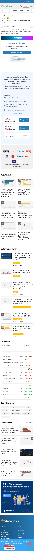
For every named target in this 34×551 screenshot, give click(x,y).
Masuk (26, 6)
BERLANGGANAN (9, 545)
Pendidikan (16, 275)
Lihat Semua (29, 422)
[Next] (32, 11)
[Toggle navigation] (31, 6)
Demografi (16, 14)
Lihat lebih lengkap (17, 113)
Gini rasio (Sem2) (7, 369)
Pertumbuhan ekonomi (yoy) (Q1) (10, 362)
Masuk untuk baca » (17, 52)
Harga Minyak (15, 407)
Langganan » (24, 120)
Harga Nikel (5, 413)
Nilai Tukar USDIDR (7, 372)
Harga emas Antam (16, 410)
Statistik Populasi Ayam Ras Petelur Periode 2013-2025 (22, 315)
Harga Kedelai (26, 413)
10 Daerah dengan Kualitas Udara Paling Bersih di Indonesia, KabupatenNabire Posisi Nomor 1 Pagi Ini (9, 429)
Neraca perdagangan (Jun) (9, 378)
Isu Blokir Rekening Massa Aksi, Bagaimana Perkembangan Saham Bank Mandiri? (9, 441)
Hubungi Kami (24, 136)
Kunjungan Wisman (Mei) (8, 394)
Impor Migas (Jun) (7, 385)
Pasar (15, 292)
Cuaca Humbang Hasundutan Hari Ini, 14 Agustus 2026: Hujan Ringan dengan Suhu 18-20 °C (23, 257)
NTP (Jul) (5, 397)
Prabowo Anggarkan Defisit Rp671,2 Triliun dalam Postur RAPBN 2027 (22, 328)
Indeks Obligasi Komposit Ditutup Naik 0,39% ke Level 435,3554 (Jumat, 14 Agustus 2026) (23, 286)
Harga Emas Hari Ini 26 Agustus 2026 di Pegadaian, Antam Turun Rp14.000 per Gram (9, 463)
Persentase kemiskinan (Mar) (9, 365)
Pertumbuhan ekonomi (8, 359)
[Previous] (30, 11)
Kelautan (20, 537)
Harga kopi (5, 416)
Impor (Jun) (5, 391)
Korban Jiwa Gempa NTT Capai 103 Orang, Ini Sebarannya (8, 473)
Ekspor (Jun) (6, 388)
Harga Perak (27, 410)
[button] (27, 1)
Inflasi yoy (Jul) (6, 353)
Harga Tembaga (26, 407)
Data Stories (9, 14)
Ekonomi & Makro (18, 333)
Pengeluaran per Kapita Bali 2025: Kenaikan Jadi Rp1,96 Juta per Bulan (22, 301)
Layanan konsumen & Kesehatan (22, 306)
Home (2, 14)
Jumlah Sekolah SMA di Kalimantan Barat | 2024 (21, 271)
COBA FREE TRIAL (9, 548)
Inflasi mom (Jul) (6, 356)
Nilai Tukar (5, 410)
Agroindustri (17, 319)
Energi (19, 535)
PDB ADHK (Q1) (6, 375)
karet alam (5, 407)
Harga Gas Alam (16, 413)
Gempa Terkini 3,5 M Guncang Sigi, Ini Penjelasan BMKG (9, 451)
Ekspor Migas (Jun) (7, 381)
